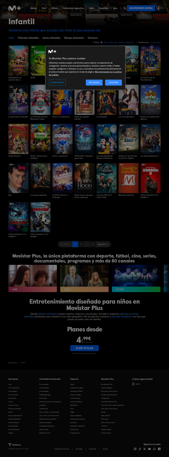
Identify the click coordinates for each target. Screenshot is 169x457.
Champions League (76, 388)
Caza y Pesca (43, 429)
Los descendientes (38, 195)
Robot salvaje (125, 77)
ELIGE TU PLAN (84, 348)
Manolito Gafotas (126, 195)
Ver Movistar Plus (106, 384)
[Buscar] (124, 8)
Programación (75, 433)
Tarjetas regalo (106, 429)
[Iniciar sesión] (158, 8)
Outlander (42, 405)
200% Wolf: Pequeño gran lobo (83, 157)
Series (34, 8)
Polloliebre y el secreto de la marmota (14, 78)
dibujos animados (48, 313)
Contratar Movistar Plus (109, 402)
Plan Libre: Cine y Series (109, 409)
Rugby (72, 412)
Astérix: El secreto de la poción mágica (128, 157)
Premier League (75, 395)
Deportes (103, 8)
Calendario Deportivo (77, 426)
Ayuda (138, 384)
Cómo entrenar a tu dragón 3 (17, 235)
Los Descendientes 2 (150, 156)
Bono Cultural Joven (108, 422)
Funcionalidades (106, 388)
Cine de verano (13, 405)
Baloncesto (74, 405)
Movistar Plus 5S (44, 433)
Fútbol (54, 8)
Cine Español (12, 391)
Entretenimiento (13, 429)
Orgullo (10, 433)
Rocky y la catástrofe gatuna (150, 118)
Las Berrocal (43, 409)
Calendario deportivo (73, 8)
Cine (44, 8)
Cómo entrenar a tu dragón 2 (149, 196)
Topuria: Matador (76, 415)
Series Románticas (14, 419)
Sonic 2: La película (61, 117)
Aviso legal (79, 449)
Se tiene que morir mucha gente (50, 402)
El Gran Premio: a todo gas (60, 196)
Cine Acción (12, 398)
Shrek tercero (14, 156)
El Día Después (75, 398)
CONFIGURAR (57, 82)
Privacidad (92, 449)
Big (9, 195)
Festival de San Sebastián (47, 419)
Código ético (105, 398)
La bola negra (44, 388)
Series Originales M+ (15, 415)
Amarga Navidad (44, 395)
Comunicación (106, 433)
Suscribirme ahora (141, 8)
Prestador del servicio (61, 449)
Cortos (10, 402)
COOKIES (105, 449)
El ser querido (44, 384)
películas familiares (121, 316)
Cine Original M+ (14, 388)
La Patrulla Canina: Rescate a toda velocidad (39, 118)
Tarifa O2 (104, 426)
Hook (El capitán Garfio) (81, 118)
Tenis (91, 8)
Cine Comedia (13, 395)
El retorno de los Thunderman (148, 78)
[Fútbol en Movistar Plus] (136, 278)
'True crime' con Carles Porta (49, 415)
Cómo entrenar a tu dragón (39, 235)
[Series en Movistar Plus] (84, 278)
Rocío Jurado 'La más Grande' (49, 412)
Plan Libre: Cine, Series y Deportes (112, 405)
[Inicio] (14, 8)
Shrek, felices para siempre (38, 157)
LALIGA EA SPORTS (76, 391)
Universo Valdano (76, 402)
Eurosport (73, 422)
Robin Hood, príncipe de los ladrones (83, 196)
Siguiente (101, 244)
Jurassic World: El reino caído (104, 196)
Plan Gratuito (105, 415)
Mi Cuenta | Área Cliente (109, 391)
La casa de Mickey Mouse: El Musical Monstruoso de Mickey (106, 157)
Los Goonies (102, 117)
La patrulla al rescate (18, 117)
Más (115, 8)
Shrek (32, 77)
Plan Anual (104, 419)
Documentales (13, 426)
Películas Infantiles (14, 409)
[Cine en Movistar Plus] (32, 278)
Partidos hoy (74, 429)
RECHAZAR (94, 82)
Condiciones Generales (109, 395)
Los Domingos (43, 391)
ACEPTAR (113, 82)
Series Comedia (13, 422)
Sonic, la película (60, 156)
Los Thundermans (126, 117)
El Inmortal (43, 398)
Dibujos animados (45, 422)
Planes (103, 412)
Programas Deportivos (46, 426)
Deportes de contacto (77, 419)
